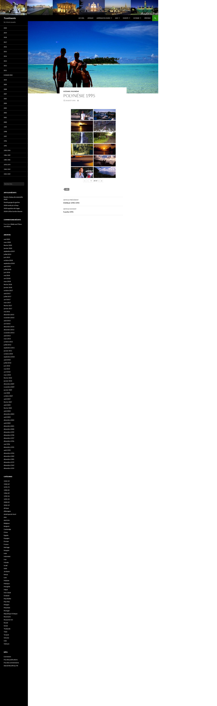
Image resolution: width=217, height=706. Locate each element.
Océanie (136, 18)
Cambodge (7, 529)
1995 (66, 189)
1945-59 (7, 481)
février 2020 (8, 245)
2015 (5, 51)
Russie (6, 623)
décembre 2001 (9, 426)
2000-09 (7, 502)
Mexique (7, 583)
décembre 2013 (9, 330)
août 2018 (7, 266)
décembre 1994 (9, 453)
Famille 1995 (69, 210)
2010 (5, 80)
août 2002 (7, 423)
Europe (125, 18)
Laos (5, 577)
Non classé (7, 593)
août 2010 (7, 360)
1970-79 (7, 487)
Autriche (7, 520)
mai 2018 (7, 275)
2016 (5, 47)
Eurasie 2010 (8, 75)
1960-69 (7, 484)
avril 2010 (7, 372)
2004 (5, 103)
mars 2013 (7, 339)
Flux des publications (11, 660)
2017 (5, 42)
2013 (5, 61)
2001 (5, 117)
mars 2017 (7, 302)
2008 (5, 89)
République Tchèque (10, 614)
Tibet (5, 632)
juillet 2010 (7, 363)
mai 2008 (7, 393)
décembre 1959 (9, 468)
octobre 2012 (8, 342)
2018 (5, 37)
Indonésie (7, 556)
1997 (5, 136)
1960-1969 (7, 169)
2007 (5, 94)
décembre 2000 (9, 429)
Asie (116, 18)
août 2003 (7, 417)
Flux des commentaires (11, 663)
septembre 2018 (9, 263)
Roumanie (7, 617)
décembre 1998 (9, 435)
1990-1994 (7, 150)
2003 (5, 108)
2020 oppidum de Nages (12, 208)
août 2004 (7, 411)
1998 (5, 131)
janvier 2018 (8, 287)
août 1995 (7, 450)
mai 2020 (7, 239)
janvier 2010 (8, 381)
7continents (10, 18)
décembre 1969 (9, 465)
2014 (5, 56)
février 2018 (8, 284)
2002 (5, 113)
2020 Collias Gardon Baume (13, 211)
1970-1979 (7, 164)
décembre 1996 (9, 441)
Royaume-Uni (8, 620)
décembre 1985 (9, 459)
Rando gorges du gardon (12, 202)
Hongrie (6, 550)
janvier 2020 (8, 248)
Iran (5, 559)
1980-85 (7, 490)
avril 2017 (7, 299)
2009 (5, 84)
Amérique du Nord (103, 18)
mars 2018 (7, 281)
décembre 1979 (9, 462)
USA (5, 641)
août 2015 (7, 321)
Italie (5, 568)
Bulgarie (6, 526)
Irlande (6, 562)
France (6, 544)
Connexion (7, 657)
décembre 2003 (9, 414)
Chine (6, 532)
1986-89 (7, 493)
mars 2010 (7, 375)
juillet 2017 (7, 296)
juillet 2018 (7, 269)
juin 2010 (7, 366)
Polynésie (75, 91)
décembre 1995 (9, 447)
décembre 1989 (9, 456)
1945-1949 (7, 174)
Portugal (6, 611)
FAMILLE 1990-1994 (71, 201)
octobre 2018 (8, 260)
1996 (5, 141)
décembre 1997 (9, 438)
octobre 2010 (8, 354)
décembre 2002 (9, 420)
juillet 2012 (7, 345)
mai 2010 (7, 369)
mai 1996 (7, 444)
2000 (5, 122)
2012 (5, 65)
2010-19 (7, 505)
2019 (5, 33)
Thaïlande (7, 629)
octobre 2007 (8, 396)
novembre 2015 (9, 318)
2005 (5, 98)
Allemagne (7, 511)
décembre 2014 (9, 327)
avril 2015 (7, 324)
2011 (5, 70)
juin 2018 (7, 272)
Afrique (90, 18)
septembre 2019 (9, 251)
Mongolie (7, 586)
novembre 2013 (9, 333)
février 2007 (8, 402)
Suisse (6, 626)
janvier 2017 (8, 308)
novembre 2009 (9, 387)
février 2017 (8, 305)
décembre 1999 (9, 432)
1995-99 (7, 499)
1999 (5, 127)
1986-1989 (7, 155)
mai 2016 (7, 312)
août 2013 (7, 336)
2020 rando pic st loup (11, 205)
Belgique (7, 523)
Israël (5, 565)
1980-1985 (7, 160)
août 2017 (7, 293)
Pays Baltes (7, 599)
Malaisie (6, 580)
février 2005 (8, 408)
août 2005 (7, 405)
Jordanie (7, 571)
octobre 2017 (8, 290)
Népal (6, 589)
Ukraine (6, 638)
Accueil (81, 18)
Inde (5, 553)
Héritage (147, 18)
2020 (5, 28)
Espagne (6, 538)
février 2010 (8, 378)
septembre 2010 (9, 357)
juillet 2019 (7, 254)
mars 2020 (7, 242)
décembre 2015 (9, 315)
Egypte (6, 535)
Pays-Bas (7, 602)
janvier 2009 (8, 390)
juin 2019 (7, 257)
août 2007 (7, 399)
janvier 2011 (8, 351)
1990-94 (7, 496)
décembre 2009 (9, 384)
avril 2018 (7, 278)
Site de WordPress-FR (11, 666)
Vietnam (6, 644)
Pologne (6, 605)
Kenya (6, 574)
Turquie (6, 635)
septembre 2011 (9, 348)
